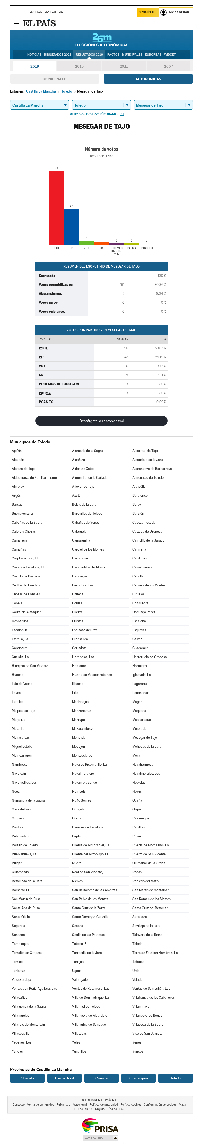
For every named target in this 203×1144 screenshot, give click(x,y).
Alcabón (18, 460)
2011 (124, 66)
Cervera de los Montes (148, 585)
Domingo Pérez (143, 612)
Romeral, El (20, 890)
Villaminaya (141, 1006)
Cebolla (138, 576)
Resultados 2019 (89, 54)
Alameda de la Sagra (87, 451)
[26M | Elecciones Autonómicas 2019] (101, 40)
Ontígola (78, 809)
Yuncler (17, 1051)
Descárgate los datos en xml (102, 421)
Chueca (78, 594)
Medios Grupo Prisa (100, 1138)
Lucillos (17, 702)
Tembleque (20, 944)
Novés (137, 791)
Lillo (75, 693)
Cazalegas (79, 576)
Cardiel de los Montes (88, 549)
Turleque (18, 971)
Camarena (19, 540)
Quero (76, 863)
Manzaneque (81, 711)
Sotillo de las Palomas (88, 935)
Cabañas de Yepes (85, 522)
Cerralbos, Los (83, 585)
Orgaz (136, 809)
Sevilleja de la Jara (146, 926)
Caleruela (79, 531)
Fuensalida (80, 639)
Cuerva (77, 612)
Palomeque (140, 818)
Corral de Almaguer (26, 612)
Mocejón (78, 747)
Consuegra (140, 603)
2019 (34, 66)
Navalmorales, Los (146, 773)
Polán (136, 836)
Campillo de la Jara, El (148, 540)
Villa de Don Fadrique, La (90, 998)
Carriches (139, 558)
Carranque (80, 558)
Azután (77, 496)
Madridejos (80, 702)
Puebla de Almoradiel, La (90, 845)
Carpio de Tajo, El (25, 558)
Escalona (139, 621)
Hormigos (139, 666)
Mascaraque (141, 720)
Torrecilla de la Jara (87, 953)
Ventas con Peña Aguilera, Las (34, 989)
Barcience (140, 496)
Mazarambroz (82, 729)
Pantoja (17, 827)
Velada (137, 980)
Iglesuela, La (141, 675)
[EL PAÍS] (40, 23)
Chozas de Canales (26, 594)
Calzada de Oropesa (147, 531)
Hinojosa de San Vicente (30, 666)
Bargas (17, 504)
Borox (136, 504)
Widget (170, 54)
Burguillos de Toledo (87, 513)
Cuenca (101, 1078)
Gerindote (79, 648)
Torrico (17, 962)
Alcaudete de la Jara (147, 460)
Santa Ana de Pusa (26, 908)
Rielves (77, 881)
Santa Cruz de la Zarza (89, 908)
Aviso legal (80, 1104)
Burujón (138, 513)
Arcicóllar (139, 487)
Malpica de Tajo (23, 711)
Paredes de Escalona (87, 827)
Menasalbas (21, 738)
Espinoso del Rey (84, 630)
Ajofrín (17, 451)
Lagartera (139, 684)
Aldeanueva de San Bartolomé (34, 478)
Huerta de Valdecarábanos (92, 675)
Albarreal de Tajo (145, 451)
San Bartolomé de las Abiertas (94, 890)
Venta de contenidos (40, 1104)
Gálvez (137, 639)
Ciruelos (138, 594)
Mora (136, 755)
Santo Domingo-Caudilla (90, 917)
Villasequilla (21, 1033)
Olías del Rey (21, 809)
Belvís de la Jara (84, 504)
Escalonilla (20, 630)
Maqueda (139, 711)
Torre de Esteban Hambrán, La (155, 953)
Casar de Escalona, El (28, 567)
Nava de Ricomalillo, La (89, 764)
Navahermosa (142, 764)
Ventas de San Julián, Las (151, 989)
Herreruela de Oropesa (149, 657)
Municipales (54, 79)
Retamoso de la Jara (27, 881)
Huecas (17, 675)
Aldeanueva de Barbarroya (152, 469)
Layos (16, 693)
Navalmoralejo (83, 773)
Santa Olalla (21, 917)
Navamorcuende (84, 782)
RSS (121, 1109)
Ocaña (137, 800)
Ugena (77, 971)
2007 (168, 66)
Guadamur (140, 648)
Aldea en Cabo (83, 469)
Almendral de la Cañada (90, 478)
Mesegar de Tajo (144, 738)
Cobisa (77, 603)
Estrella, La (20, 639)
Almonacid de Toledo (148, 478)
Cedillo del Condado (26, 585)
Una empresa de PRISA (100, 1125)
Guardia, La (20, 657)
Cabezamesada (143, 522)
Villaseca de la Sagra (148, 1024)
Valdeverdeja (21, 980)
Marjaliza (18, 720)
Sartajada (139, 917)
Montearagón (22, 755)
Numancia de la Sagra (28, 800)
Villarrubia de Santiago (89, 1024)
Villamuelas (20, 1015)
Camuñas (19, 549)
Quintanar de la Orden (148, 863)
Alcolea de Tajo (23, 469)
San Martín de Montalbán (150, 890)
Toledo (137, 944)
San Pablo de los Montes (90, 899)
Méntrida (78, 738)
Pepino (77, 836)
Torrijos (78, 962)
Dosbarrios (20, 621)
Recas (137, 872)
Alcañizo (78, 460)
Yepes (136, 1042)
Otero (76, 818)
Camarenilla (81, 540)
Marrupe (78, 720)
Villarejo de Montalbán (28, 1024)
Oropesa (18, 818)
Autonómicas (148, 79)
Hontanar (79, 666)
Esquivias (139, 630)
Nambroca (20, 764)
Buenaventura (22, 513)
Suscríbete (147, 12)
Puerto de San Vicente (149, 854)
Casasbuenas (142, 567)
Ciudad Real (64, 1078)
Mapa (182, 1104)
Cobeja (17, 603)
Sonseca (18, 935)
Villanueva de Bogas (147, 1015)
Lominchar (140, 693)
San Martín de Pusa (26, 899)
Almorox (18, 487)
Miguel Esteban (23, 747)
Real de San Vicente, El (89, 872)
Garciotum (19, 648)
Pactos (113, 54)
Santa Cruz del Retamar (150, 908)
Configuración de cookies (160, 1104)
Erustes (77, 621)
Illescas (77, 684)
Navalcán (19, 773)
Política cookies (131, 1104)
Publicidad (63, 1104)
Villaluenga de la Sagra (29, 1006)
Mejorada (139, 729)
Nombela (79, 791)
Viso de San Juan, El (147, 1033)
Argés (16, 496)
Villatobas (79, 1033)
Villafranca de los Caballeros (153, 998)
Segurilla (18, 926)
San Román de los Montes (151, 899)
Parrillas (138, 827)
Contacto (19, 1104)
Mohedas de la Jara (147, 747)
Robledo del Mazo (145, 881)
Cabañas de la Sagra (27, 522)
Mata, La (18, 729)
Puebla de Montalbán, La (150, 845)
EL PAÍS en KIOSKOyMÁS (90, 1109)
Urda (136, 971)
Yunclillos (79, 1051)
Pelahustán (20, 836)
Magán (137, 702)
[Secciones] (16, 23)
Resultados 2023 (57, 54)
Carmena (139, 549)
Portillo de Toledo (25, 845)
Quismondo (20, 872)
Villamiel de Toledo (86, 1006)
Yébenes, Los (21, 1042)
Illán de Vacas (22, 684)
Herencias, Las (83, 657)
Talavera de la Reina (147, 935)
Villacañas (19, 998)
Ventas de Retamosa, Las (90, 989)
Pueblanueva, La (24, 854)
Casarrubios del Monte (88, 567)
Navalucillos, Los (24, 782)
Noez (16, 791)
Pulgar (17, 863)
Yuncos (137, 1051)
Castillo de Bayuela (26, 576)
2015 (79, 66)
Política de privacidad (104, 1104)
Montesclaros (82, 755)
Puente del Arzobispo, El (90, 854)
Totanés (138, 962)
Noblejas (138, 782)
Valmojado (80, 980)
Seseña (77, 926)
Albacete (27, 1078)
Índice (113, 1109)
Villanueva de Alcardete (89, 1015)
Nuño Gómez (81, 800)
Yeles (76, 1042)
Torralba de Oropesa (27, 953)
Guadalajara (138, 1078)
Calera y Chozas (24, 531)
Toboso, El (79, 944)
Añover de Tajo (83, 487)
